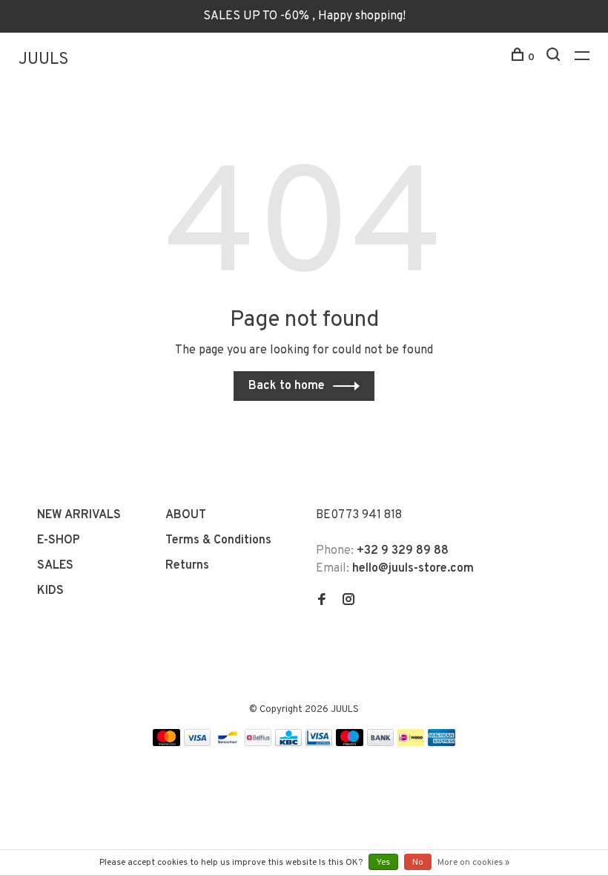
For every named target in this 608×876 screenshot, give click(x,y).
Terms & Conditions (218, 540)
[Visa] (197, 743)
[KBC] (288, 743)
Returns (187, 565)
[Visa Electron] (318, 743)
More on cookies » (473, 863)
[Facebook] (322, 601)
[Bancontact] (227, 743)
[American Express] (441, 743)
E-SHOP (58, 540)
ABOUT (185, 515)
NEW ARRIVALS (79, 515)
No (417, 863)
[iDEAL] (410, 743)
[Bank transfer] (380, 743)
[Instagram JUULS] (348, 601)
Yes (383, 863)
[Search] (555, 57)
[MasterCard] (166, 743)
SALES (55, 565)
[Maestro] (349, 743)
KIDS (50, 591)
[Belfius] (258, 743)
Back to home (286, 386)
